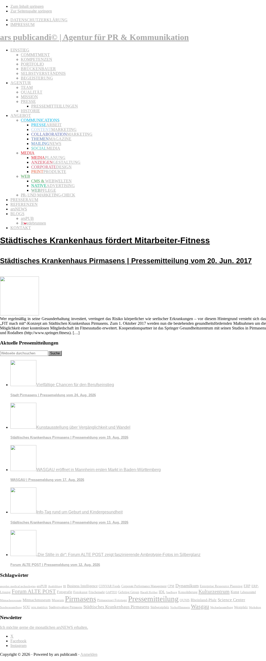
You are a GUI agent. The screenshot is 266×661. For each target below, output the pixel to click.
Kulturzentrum (214, 591)
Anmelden (88, 654)
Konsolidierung (187, 592)
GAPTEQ (111, 592)
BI (64, 586)
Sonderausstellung (11, 607)
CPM (171, 586)
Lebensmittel (248, 592)
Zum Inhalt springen (27, 6)
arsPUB (42, 586)
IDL (162, 592)
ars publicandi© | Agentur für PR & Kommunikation (94, 37)
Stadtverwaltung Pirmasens (65, 607)
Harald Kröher (149, 592)
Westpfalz (241, 607)
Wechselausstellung (221, 607)
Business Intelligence (82, 586)
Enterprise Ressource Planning (221, 586)
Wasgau (200, 606)
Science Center (231, 599)
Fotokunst (80, 592)
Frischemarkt (97, 592)
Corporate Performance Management (144, 586)
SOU (26, 607)
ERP (247, 586)
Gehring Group (128, 592)
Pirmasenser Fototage (112, 600)
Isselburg (171, 592)
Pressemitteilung (153, 598)
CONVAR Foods (109, 586)
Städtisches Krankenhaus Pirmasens (116, 606)
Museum (58, 600)
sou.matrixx (39, 607)
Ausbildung (55, 586)
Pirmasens (80, 598)
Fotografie (64, 592)
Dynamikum (187, 585)
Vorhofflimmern (180, 607)
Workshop (255, 607)
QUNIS (185, 600)
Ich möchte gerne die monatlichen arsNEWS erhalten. (44, 627)
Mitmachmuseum (37, 600)
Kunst (235, 592)
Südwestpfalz (159, 607)
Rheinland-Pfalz (204, 600)
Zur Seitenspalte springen (31, 11)
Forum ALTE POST (34, 591)
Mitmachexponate (11, 600)
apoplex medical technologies (18, 586)
